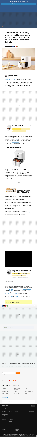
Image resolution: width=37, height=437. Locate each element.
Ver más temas (4, 397)
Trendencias (4, 419)
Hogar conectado (19, 26)
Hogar (26, 388)
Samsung (34, 26)
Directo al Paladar (25, 410)
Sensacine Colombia (17, 430)
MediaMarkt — (23, 131)
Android (22, 212)
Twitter (14, 46)
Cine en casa (16, 395)
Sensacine (17, 410)
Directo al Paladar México (25, 428)
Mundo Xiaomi (4, 415)
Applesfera (16, 293)
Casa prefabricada (6, 26)
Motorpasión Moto (31, 411)
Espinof (11, 293)
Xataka (3, 410)
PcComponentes (15, 142)
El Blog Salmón (11, 419)
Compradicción (15, 295)
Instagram (12, 380)
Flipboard (16, 46)
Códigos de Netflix (26, 366)
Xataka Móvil (15, 292)
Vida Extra (7, 293)
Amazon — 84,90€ (15, 131)
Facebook (13, 46)
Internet (25, 26)
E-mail (17, 46)
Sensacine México (18, 428)
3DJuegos (10, 410)
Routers (3, 395)
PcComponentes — (25, 273)
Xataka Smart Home (5, 414)
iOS (29, 212)
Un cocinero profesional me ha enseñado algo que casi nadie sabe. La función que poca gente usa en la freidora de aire (21, 363)
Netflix (11, 26)
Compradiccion (4, 422)
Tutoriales (15, 391)
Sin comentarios (9, 46)
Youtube (10, 380)
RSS (14, 380)
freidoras (25, 305)
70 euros (16, 139)
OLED (30, 26)
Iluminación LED (16, 393)
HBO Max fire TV (11, 366)
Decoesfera (4, 420)
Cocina (30, 305)
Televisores (4, 388)
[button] (13, 75)
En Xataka (19, 187)
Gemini (14, 26)
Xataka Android (22, 292)
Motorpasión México (31, 428)
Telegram (11, 289)
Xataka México (4, 428)
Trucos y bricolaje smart (29, 391)
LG (27, 26)
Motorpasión (31, 410)
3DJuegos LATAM (11, 428)
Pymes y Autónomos (10, 421)
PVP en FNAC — (16, 273)
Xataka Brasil (4, 429)
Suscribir (18, 372)
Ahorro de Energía (5, 393)
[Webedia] (5, 405)
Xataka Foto (28, 292)
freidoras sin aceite (10, 79)
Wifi (25, 395)
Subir (32, 405)
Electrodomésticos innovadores (17, 305)
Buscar (33, 402)
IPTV (31, 366)
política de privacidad (15, 374)
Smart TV (26, 393)
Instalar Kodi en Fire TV (18, 366)
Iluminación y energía (5, 391)
